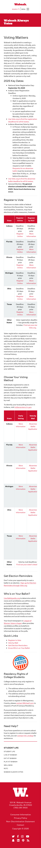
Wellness (8, 765)
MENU (23, 9)
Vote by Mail (13, 643)
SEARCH (14, 9)
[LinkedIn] (18, 840)
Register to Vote (14, 640)
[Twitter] (13, 836)
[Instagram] (22, 836)
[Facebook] (18, 836)
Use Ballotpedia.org (12, 598)
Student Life (9, 751)
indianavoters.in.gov (23, 407)
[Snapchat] (13, 840)
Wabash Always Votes (13, 772)
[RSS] (28, 840)
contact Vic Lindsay (25, 736)
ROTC (6, 768)
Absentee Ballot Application (33, 426)
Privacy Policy (20, 818)
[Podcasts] (23, 840)
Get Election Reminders (17, 645)
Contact (20, 825)
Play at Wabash (10, 762)
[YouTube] (27, 836)
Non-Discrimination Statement (20, 821)
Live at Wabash (10, 755)
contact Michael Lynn (25, 703)
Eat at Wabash (10, 758)
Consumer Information (20, 815)
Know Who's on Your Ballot (19, 648)
